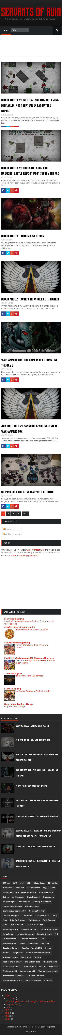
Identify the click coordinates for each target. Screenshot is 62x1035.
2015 (6, 1016)
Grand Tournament (49, 929)
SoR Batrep (26, 957)
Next (26, 513)
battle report (18, 897)
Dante (55, 915)
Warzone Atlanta (36, 976)
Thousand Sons (50, 962)
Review (48, 948)
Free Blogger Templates (44, 1027)
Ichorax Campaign (26, 934)
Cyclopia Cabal (42, 915)
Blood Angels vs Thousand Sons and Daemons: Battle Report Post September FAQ (30, 171)
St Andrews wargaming (17, 642)
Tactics (37, 957)
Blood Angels (24, 901)
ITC (56, 934)
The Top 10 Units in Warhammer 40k (33, 739)
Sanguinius (18, 952)
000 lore (6, 883)
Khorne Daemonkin (29, 938)
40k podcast (39, 883)
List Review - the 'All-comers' (29, 675)
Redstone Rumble (11, 948)
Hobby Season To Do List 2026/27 (31, 629)
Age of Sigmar (33, 888)
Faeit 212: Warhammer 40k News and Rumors (29, 658)
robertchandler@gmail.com (25, 555)
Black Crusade (33, 897)
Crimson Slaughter (11, 915)
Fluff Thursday (16, 925)
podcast (45, 943)
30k (22, 883)
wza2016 (48, 980)
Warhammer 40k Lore (48, 971)
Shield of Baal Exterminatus (38, 952)
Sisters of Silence (10, 957)
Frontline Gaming (14, 618)
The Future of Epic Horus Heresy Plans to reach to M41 (35, 661)
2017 (6, 1010)
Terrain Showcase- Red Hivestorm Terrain (31, 646)
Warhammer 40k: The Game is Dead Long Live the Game (29, 362)
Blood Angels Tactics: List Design (22, 236)
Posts (8, 529)
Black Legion (48, 897)
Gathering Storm (10, 929)
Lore (42, 938)
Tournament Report (11, 966)
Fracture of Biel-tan (34, 925)
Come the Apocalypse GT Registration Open (37, 816)
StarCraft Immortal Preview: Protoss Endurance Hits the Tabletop (29, 622)
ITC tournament (10, 938)
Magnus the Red (10, 943)
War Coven (53, 966)
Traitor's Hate (30, 966)
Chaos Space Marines (12, 906)
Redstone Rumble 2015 (32, 948)
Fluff (5, 925)
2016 (15, 883)
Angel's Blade (49, 888)
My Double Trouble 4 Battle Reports (32, 691)
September (13, 1004)
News (22, 943)
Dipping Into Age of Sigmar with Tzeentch (27, 492)
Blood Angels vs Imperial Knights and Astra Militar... (31, 1001)
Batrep (6, 897)
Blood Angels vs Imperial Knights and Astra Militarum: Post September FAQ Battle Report (30, 105)
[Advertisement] (31, 586)
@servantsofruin (35, 549)
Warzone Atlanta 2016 (12, 980)
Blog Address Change (14, 706)
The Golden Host (32, 962)
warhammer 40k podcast (14, 976)
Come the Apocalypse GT (14, 911)
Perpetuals (33, 943)
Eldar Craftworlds (17, 920)
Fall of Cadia (34, 920)
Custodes (27, 915)
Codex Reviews (32, 906)
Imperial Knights (44, 934)
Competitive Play (37, 911)
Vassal (42, 966)
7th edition (53, 883)
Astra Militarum (46, 892)
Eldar (5, 920)
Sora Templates (24, 1027)
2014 (7, 1018)
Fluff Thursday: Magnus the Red (31, 786)
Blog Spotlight (9, 901)
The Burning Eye (13, 673)
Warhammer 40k (27, 971)
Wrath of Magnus (33, 980)
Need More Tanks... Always (18, 704)
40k (28, 883)
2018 (6, 995)
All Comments (12, 534)
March (10, 1007)
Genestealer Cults (29, 929)
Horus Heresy (8, 934)
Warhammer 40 (10, 971)
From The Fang (12, 688)
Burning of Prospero (42, 901)
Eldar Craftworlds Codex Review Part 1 (35, 846)
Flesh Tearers (49, 920)
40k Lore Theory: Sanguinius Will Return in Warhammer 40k (29, 428)
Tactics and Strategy (12, 962)
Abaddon (20, 888)
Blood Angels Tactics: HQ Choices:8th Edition (30, 299)
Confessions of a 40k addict (19, 627)
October (11, 998)
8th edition (8, 888)
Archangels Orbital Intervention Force (19, 892)
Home (6, 30)
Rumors (6, 952)
